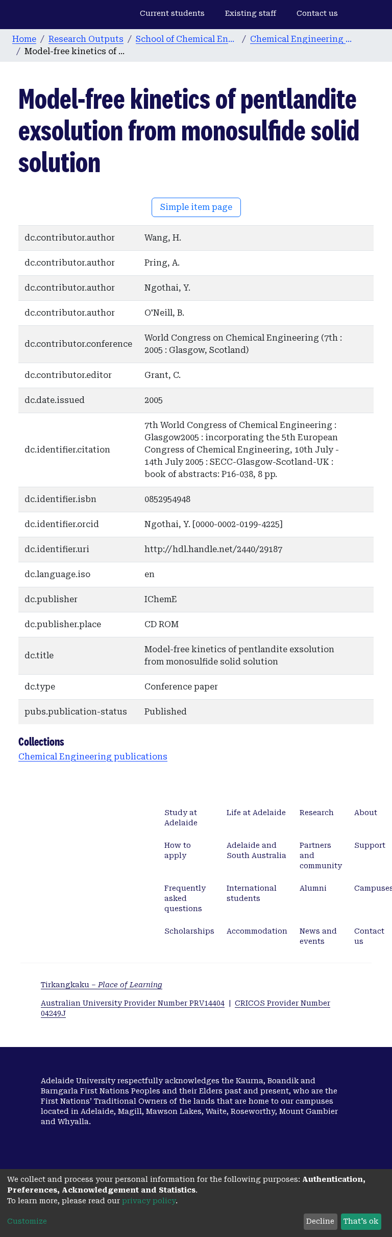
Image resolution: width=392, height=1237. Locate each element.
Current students (172, 13)
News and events (318, 936)
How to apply (177, 850)
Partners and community (321, 855)
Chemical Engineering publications (301, 39)
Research (317, 812)
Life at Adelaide (256, 812)
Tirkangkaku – (101, 985)
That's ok (361, 1221)
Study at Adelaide (181, 817)
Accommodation (257, 931)
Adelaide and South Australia (256, 850)
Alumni (313, 888)
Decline (320, 1221)
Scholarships (189, 931)
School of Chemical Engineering (187, 39)
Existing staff (250, 13)
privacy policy (149, 1201)
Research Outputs (86, 39)
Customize (27, 1221)
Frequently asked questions (185, 898)
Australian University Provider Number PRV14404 (133, 1003)
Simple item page (196, 207)
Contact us (317, 13)
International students (252, 893)
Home (24, 39)
